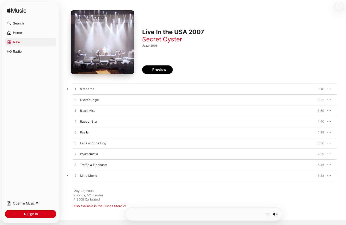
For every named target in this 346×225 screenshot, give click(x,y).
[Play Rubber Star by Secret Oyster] (75, 122)
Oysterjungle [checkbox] (89, 100)
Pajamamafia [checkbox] (89, 154)
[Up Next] (268, 214)
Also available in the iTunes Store (97, 206)
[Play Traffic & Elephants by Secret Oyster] (75, 165)
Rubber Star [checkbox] (88, 121)
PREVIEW (319, 89)
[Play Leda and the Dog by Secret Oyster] (75, 143)
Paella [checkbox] (84, 132)
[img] (16, 10)
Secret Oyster (162, 39)
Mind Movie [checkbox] (88, 175)
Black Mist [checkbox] (87, 110)
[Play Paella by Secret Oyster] (75, 132)
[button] (30, 23)
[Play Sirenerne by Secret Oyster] (75, 89)
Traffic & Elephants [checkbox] (94, 165)
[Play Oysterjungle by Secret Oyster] (75, 100)
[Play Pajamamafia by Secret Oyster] (75, 154)
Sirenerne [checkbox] (87, 89)
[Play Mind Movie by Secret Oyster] (75, 176)
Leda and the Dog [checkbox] (93, 143)
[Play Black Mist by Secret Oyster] (75, 111)
